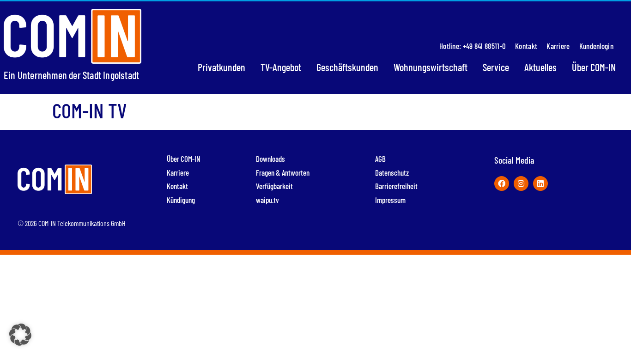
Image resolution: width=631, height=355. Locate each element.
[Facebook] (501, 183)
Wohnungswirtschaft (430, 67)
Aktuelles (540, 67)
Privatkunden (221, 67)
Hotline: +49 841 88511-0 (472, 45)
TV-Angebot (281, 67)
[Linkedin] (540, 183)
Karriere (558, 45)
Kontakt (526, 45)
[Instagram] (521, 183)
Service (496, 67)
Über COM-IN (594, 67)
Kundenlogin (596, 45)
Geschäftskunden (347, 67)
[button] (20, 334)
